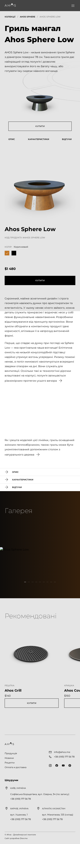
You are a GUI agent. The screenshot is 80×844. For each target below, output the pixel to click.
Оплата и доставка (15, 767)
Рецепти (10, 762)
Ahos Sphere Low (50, 16)
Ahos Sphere (27, 16)
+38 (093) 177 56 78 (20, 798)
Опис (11, 139)
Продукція (11, 753)
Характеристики (38, 139)
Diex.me (24, 838)
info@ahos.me (62, 752)
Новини (9, 758)
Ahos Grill (13, 690)
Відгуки (67, 139)
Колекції (10, 16)
